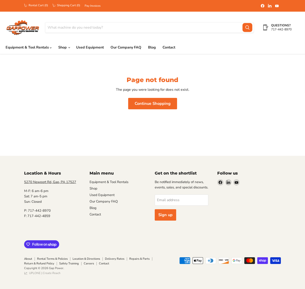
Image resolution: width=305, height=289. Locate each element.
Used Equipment (90, 47)
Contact (169, 47)
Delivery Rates (114, 259)
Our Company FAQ (126, 47)
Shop (63, 47)
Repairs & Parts (139, 259)
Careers (89, 264)
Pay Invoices (92, 6)
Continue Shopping (153, 103)
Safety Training (69, 264)
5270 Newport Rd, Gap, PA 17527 (50, 182)
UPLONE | (44, 273)
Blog (152, 47)
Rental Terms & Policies (52, 259)
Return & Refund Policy (39, 264)
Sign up (165, 214)
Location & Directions (86, 259)
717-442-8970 (281, 29)
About (28, 259)
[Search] (247, 27)
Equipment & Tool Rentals (28, 47)
